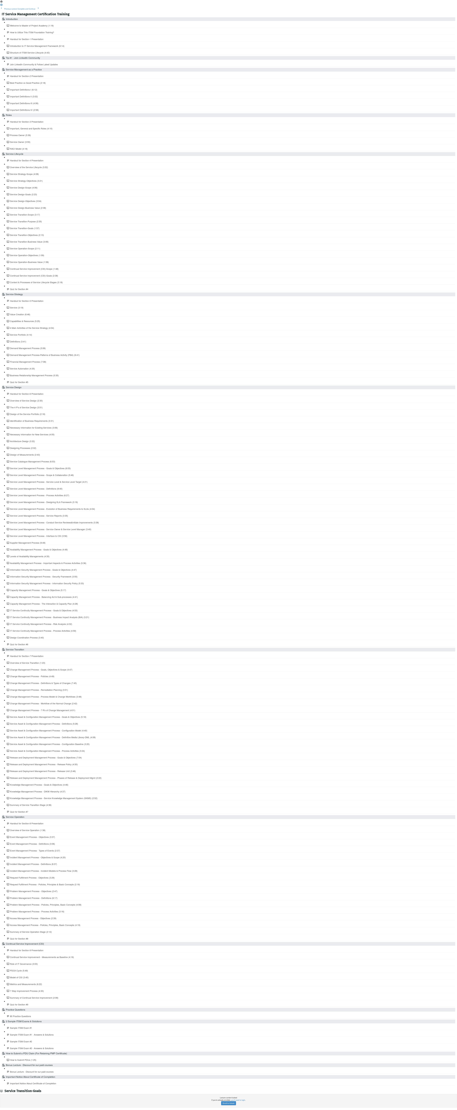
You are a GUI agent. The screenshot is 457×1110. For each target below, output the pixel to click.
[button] (1, 2)
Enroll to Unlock (228, 1103)
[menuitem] (1, 5)
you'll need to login (238, 1100)
